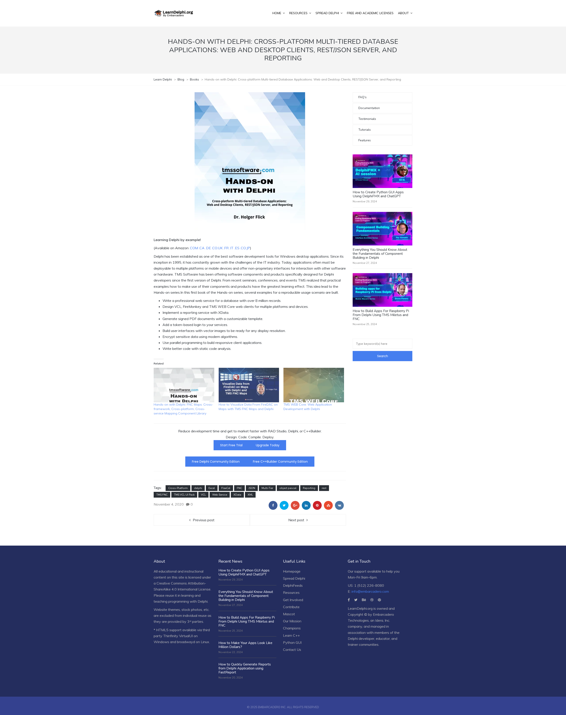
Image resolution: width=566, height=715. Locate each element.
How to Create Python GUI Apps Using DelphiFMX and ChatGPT (378, 194)
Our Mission (292, 621)
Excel (211, 488)
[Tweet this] (284, 505)
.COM (193, 248)
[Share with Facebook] (273, 505)
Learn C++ (291, 635)
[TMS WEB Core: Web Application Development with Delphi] (313, 385)
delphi (198, 488)
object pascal (287, 488)
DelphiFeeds (293, 585)
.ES (236, 248)
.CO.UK (217, 248)
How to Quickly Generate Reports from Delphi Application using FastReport (244, 668)
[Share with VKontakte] (339, 505)
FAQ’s (362, 97)
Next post (296, 520)
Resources (291, 592)
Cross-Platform (178, 488)
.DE (208, 248)
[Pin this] (317, 505)
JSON (252, 488)
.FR (226, 248)
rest (324, 488)
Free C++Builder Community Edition (280, 461)
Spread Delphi (294, 578)
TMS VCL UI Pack (184, 494)
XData (237, 494)
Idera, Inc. (382, 620)
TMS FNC (162, 494)
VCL (203, 494)
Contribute (291, 607)
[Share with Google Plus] (295, 505)
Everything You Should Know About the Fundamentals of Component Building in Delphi (380, 253)
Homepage (291, 571)
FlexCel (225, 488)
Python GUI (292, 642)
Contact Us (292, 649)
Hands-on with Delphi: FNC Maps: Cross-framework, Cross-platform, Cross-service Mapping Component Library (183, 409)
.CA (202, 248)
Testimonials (367, 119)
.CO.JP (245, 248)
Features (364, 140)
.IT (231, 248)
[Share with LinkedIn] (306, 505)
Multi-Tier (267, 488)
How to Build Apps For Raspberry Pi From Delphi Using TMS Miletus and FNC (381, 315)
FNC (239, 488)
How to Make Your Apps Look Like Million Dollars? (245, 644)
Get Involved (293, 600)
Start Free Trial (231, 445)
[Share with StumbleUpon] (328, 505)
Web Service (219, 494)
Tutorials (364, 130)
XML (250, 494)
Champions (292, 628)
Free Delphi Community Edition (216, 461)
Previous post (203, 520)
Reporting (309, 488)
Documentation (369, 108)
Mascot (289, 614)
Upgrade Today (267, 445)
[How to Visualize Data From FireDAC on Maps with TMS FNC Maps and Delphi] (249, 385)
